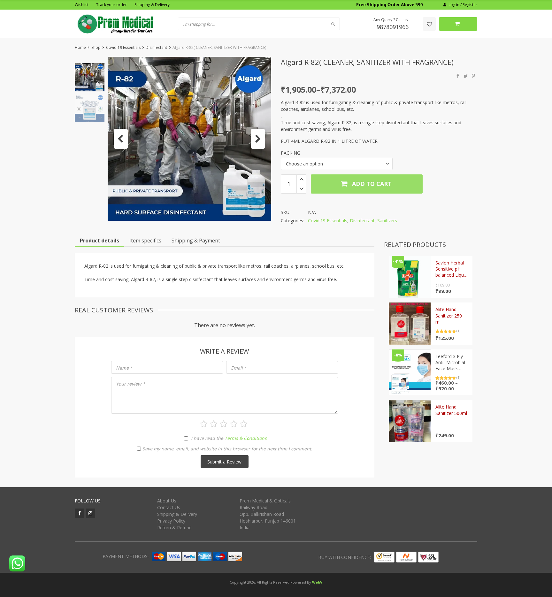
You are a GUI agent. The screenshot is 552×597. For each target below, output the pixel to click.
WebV (317, 582)
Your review (130, 384)
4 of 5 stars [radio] (234, 424)
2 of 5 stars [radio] (214, 424)
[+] (301, 179)
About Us (166, 501)
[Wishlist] (429, 24)
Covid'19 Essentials (123, 47)
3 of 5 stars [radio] (223, 424)
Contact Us (168, 507)
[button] (121, 139)
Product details (99, 240)
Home (80, 47)
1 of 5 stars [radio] (204, 424)
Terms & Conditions (246, 438)
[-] (301, 189)
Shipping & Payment (196, 240)
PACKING (290, 153)
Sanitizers (387, 221)
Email (239, 368)
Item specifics (145, 240)
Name (124, 368)
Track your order (111, 4)
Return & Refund (174, 527)
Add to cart (371, 184)
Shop (96, 47)
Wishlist (81, 4)
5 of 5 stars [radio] (244, 424)
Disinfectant (156, 47)
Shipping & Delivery (152, 4)
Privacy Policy (171, 521)
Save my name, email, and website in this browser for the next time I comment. (227, 449)
